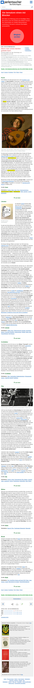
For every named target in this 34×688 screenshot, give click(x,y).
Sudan (6, 581)
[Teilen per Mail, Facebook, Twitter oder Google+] (12, 604)
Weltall (23, 332)
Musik (21, 72)
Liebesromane (18, 332)
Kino (24, 680)
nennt (20, 459)
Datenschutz (11, 683)
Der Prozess (11, 333)
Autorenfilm (22, 481)
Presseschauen (10, 679)
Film (15, 72)
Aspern (3, 378)
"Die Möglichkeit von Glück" (13, 292)
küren (23, 566)
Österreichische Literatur (19, 330)
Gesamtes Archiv (4, 617)
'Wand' (31, 237)
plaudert (17, 452)
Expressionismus (24, 190)
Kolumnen (11, 680)
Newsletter (19, 681)
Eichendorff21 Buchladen (20, 683)
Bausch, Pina (10, 528)
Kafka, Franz (10, 330)
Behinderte (3, 193)
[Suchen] (32, 7)
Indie (27, 481)
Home (5, 679)
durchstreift (13, 298)
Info (30, 622)
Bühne (17, 72)
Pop (8, 580)
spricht (22, 203)
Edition (19, 283)
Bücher (16, 679)
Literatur (6, 72)
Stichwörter (27, 679)
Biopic (29, 481)
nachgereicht (4, 470)
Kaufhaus (16, 378)
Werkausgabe (18, 206)
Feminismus (16, 481)
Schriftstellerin (18, 208)
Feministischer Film (19, 479)
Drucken (27, 47)
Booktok (12, 332)
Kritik (12, 470)
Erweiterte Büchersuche (6, 9)
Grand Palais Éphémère (8, 181)
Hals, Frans (17, 190)
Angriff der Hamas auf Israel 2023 (18, 580)
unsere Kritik (19, 418)
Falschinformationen (24, 581)
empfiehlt (27, 307)
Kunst (2, 72)
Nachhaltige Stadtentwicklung (17, 376)
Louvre (29, 191)
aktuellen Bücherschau (11, 325)
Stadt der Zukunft (9, 378)
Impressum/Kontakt (26, 681)
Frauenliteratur (4, 333)
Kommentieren (28, 50)
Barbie (25, 479)
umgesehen (28, 345)
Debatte (20, 680)
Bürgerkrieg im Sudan (14, 581)
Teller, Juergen (24, 191)
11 (19, 612)
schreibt (30, 456)
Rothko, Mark (10, 190)
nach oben (17, 198)
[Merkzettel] (21, 604)
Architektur (11, 72)
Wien (8, 376)
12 (20, 612)
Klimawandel (28, 376)
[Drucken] (17, 604)
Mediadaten (5, 681)
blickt (19, 538)
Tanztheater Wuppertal (19, 528)
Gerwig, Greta (10, 479)
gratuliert (18, 568)
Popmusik (7, 332)
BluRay (27, 286)
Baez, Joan (29, 580)
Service (10, 681)
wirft (9, 306)
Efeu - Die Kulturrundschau (8, 46)
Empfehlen (27, 49)
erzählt (12, 290)
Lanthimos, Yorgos (8, 481)
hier (13, 466)
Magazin (16, 680)
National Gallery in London (7, 156)
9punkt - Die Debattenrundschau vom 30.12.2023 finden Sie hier (17, 69)
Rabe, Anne (28, 332)
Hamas (3, 581)
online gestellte (20, 472)
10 (17, 612)
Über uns (14, 681)
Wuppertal (28, 528)
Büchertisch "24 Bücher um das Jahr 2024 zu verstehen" (14, 312)
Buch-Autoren (21, 679)
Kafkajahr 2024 (4, 245)
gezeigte (23, 470)
